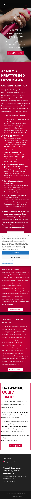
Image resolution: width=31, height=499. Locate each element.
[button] (28, 235)
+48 (11, 481)
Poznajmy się (15, 446)
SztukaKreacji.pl (16, 496)
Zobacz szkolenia (14, 233)
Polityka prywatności (11, 462)
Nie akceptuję (15, 257)
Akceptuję (15, 252)
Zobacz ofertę (14, 310)
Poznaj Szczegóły (15, 53)
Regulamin (7, 458)
